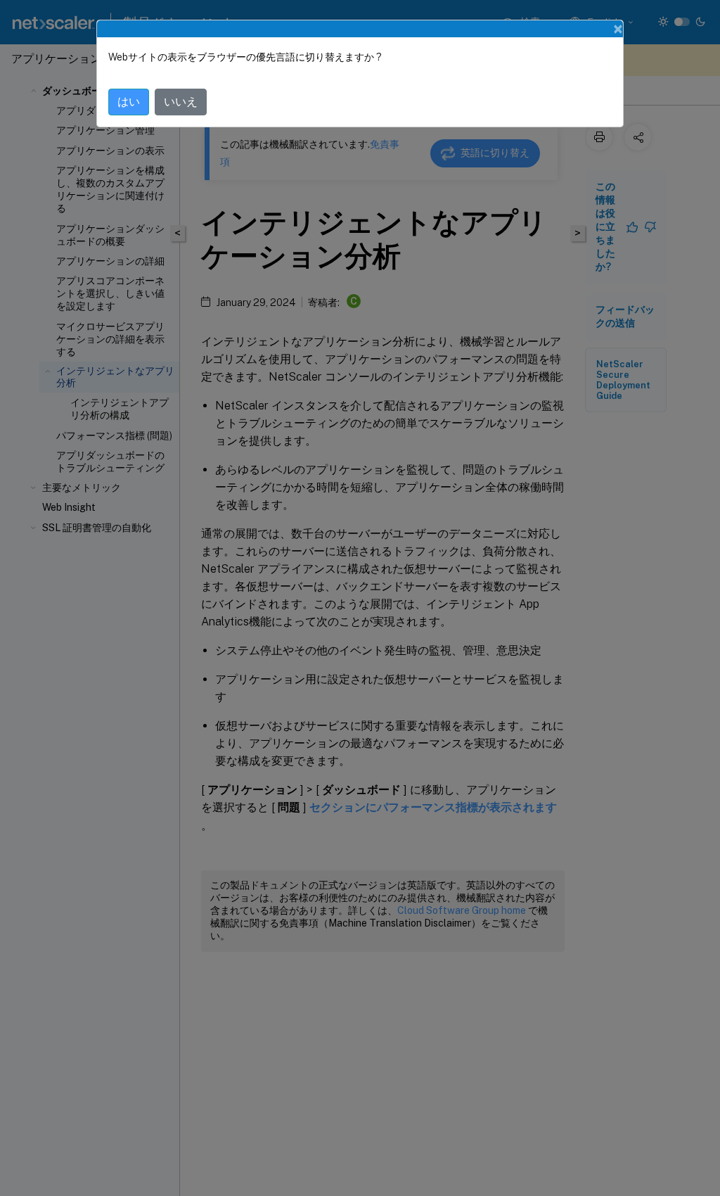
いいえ (181, 101)
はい (128, 101)
